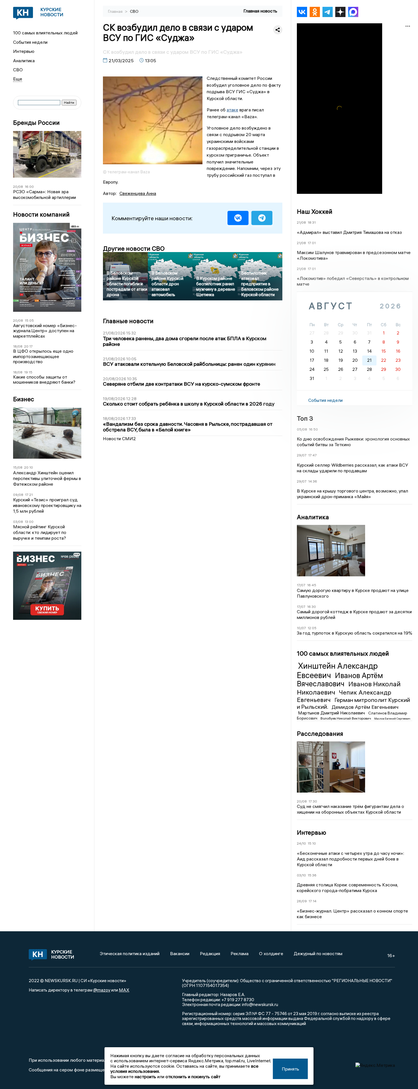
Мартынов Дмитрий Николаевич (332, 713)
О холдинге (271, 953)
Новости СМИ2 (119, 438)
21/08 (301, 222)
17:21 (29, 494)
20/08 (18, 186)
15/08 (17, 467)
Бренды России (36, 122)
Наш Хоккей (314, 211)
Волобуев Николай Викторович (346, 718)
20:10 (28, 467)
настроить (145, 1076)
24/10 (301, 843)
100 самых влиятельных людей (45, 33)
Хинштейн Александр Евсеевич (337, 670)
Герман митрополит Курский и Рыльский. (353, 703)
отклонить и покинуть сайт (192, 1076)
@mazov (101, 990)
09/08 (18, 494)
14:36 (312, 481)
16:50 (313, 429)
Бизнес (23, 399)
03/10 (301, 875)
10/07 (301, 628)
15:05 (29, 320)
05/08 (302, 429)
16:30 (311, 606)
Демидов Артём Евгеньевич (365, 707)
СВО (18, 69)
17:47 (312, 455)
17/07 (301, 585)
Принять (290, 1069)
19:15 (28, 372)
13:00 (29, 521)
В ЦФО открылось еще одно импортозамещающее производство (43, 356)
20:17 (28, 346)
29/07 (302, 455)
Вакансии (179, 953)
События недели (30, 42)
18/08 (17, 346)
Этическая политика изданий (130, 953)
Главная (115, 11)
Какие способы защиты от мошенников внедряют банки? (44, 379)
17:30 (313, 801)
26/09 (302, 901)
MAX (124, 990)
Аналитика (24, 60)
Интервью (23, 51)
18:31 (312, 222)
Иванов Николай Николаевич (349, 687)
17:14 (312, 901)
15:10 (312, 843)
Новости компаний (41, 214)
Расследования (320, 733)
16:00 (29, 186)
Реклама (240, 953)
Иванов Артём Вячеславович (340, 680)
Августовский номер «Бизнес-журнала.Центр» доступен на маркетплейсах (45, 330)
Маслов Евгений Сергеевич (392, 718)
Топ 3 (305, 418)
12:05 (312, 628)
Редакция (210, 953)
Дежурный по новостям (318, 953)
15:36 (312, 875)
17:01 (312, 243)
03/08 (18, 521)
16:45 (311, 585)
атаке (232, 110)
